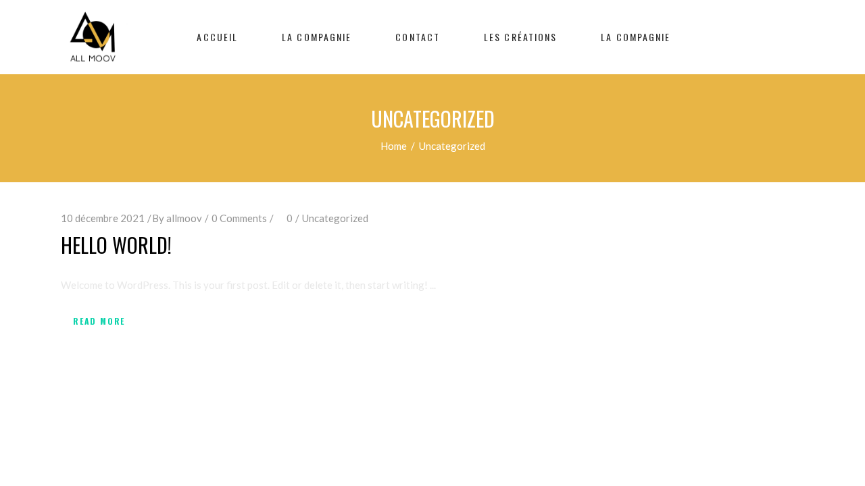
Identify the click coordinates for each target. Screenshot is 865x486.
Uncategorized (335, 218)
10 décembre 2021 (103, 218)
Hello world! (116, 245)
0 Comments (239, 218)
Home (393, 146)
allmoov (184, 218)
